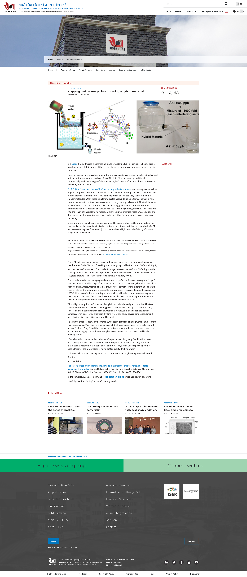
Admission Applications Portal (59, 456)
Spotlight (100, 70)
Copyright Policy (106, 573)
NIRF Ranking (57, 513)
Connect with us (185, 465)
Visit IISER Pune (58, 520)
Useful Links (55, 526)
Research (179, 11)
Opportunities (57, 492)
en (237, 3)
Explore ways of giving (62, 465)
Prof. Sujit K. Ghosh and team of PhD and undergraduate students (99, 189)
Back (50, 70)
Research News (68, 70)
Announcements (74, 59)
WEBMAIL (191, 541)
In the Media (145, 70)
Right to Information (57, 573)
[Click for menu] (226, 11)
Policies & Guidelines (119, 499)
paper (74, 163)
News (50, 59)
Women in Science (118, 506)
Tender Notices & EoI (61, 485)
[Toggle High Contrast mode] (234, 11)
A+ (244, 11)
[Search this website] (226, 3)
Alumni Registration (119, 513)
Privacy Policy (172, 573)
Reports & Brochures (61, 499)
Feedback (82, 573)
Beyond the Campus (127, 70)
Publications (56, 506)
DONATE (53, 541)
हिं (241, 3)
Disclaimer (195, 573)
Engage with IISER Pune (212, 11)
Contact (111, 526)
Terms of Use (132, 573)
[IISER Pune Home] (43, 7)
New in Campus (85, 70)
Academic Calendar (118, 485)
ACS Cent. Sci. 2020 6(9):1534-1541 (115, 254)
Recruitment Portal (80, 456)
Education (191, 11)
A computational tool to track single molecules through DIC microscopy (178, 410)
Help (152, 573)
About (168, 11)
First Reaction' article (113, 376)
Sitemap (111, 520)
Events (60, 59)
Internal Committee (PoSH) (123, 492)
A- (238, 11)
